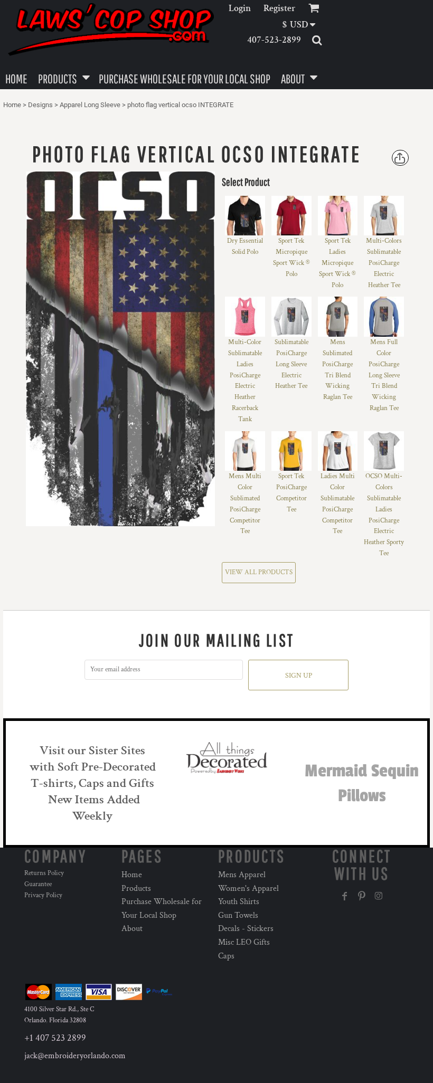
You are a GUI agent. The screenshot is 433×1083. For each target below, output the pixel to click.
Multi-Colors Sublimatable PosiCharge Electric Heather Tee (384, 262)
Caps (226, 956)
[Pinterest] (361, 896)
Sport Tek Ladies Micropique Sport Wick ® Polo (337, 262)
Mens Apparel (242, 874)
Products (136, 888)
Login (240, 8)
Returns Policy (44, 873)
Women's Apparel (248, 888)
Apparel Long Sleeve (90, 105)
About (132, 928)
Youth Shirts (238, 901)
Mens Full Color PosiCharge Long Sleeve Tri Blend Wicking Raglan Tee (384, 375)
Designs (40, 105)
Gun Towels (238, 915)
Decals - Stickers (246, 928)
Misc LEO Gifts (244, 942)
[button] (302, 25)
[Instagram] (378, 896)
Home (12, 105)
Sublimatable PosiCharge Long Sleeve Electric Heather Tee (291, 364)
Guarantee (38, 884)
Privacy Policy (43, 895)
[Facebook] (344, 896)
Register (279, 8)
